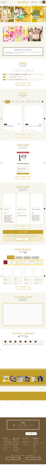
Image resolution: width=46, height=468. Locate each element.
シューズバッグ (14, 262)
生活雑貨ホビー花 (32, 262)
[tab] (10, 257)
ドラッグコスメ (27, 262)
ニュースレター (28, 70)
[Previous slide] (14, 13)
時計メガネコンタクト (23, 262)
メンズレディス (10, 262)
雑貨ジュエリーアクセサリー (18, 262)
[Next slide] (31, 13)
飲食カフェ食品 (36, 262)
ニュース (17, 70)
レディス (5, 262)
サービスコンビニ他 (41, 262)
